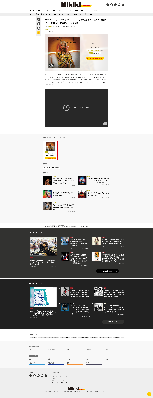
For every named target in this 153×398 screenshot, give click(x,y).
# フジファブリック (83, 337)
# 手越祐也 (116, 337)
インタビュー (46, 11)
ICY (88, 50)
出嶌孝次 (47, 29)
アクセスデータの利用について (59, 382)
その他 (90, 14)
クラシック (68, 14)
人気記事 (75, 11)
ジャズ (61, 14)
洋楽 (42, 14)
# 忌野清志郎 (94, 337)
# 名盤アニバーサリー (44, 337)
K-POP (48, 14)
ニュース (68, 11)
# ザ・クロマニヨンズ (105, 337)
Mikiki (44, 225)
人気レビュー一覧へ (113, 322)
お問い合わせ (55, 378)
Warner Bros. (97, 50)
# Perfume (33, 337)
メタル (55, 14)
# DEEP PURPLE (65, 337)
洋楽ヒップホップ (57, 26)
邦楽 (37, 14)
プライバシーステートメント (59, 380)
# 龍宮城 (74, 337)
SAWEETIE (47, 168)
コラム (38, 11)
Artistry (91, 50)
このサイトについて (57, 374)
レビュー (60, 11)
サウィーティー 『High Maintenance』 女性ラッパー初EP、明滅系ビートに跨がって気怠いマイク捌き (67, 226)
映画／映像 (77, 14)
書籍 (84, 14)
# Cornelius (55, 337)
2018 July (73, 26)
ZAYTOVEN (55, 168)
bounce (67, 26)
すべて (32, 14)
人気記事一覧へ (107, 271)
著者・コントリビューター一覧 (59, 376)
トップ (32, 11)
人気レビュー (85, 11)
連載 (54, 11)
